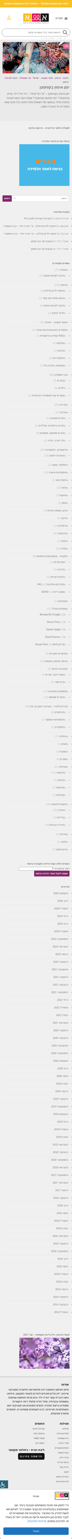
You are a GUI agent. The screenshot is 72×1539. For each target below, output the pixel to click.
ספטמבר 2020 (58, 1053)
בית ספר (59, 682)
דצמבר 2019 (59, 1098)
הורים (63, 412)
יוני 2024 (61, 923)
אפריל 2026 (60, 908)
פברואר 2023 (59, 946)
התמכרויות (58, 358)
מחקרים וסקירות (57, 653)
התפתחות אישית (57, 472)
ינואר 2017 (60, 1190)
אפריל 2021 (60, 1007)
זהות (64, 487)
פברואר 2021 (59, 1022)
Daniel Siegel (53, 629)
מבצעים (62, 601)
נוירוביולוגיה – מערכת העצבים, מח (48, 706)
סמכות (62, 751)
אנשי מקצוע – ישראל (55, 322)
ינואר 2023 (60, 954)
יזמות (63, 541)
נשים (63, 744)
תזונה (63, 841)
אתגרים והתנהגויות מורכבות (51, 329)
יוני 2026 (61, 900)
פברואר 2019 (59, 1144)
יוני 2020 (61, 1068)
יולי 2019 (61, 1121)
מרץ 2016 (61, 1228)
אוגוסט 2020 (59, 1060)
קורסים (60, 795)
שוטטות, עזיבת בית (54, 365)
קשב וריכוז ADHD (52, 591)
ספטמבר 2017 (58, 1175)
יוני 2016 (61, 1205)
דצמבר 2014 (59, 1296)
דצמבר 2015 (59, 1243)
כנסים (61, 780)
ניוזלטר (62, 736)
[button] (61, 18)
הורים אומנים (57, 418)
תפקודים (59, 727)
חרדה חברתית (56, 824)
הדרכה (62, 404)
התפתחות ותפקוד (54, 719)
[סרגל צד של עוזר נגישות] (4, 1484)
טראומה (62, 533)
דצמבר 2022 (59, 961)
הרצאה (60, 772)
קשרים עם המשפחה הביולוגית (48, 395)
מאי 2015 (61, 1266)
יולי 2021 (61, 999)
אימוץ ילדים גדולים (54, 290)
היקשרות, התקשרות (55, 449)
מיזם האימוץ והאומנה (55, 661)
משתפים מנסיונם (57, 691)
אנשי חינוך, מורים (55, 674)
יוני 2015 (61, 1258)
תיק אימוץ (61, 849)
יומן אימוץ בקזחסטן (54, 87)
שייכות (63, 834)
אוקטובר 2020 (59, 1045)
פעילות (62, 766)
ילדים (61, 388)
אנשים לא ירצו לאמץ (41, 241)
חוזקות (62, 495)
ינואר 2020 (60, 1091)
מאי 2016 (61, 1213)
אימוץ (58, 78)
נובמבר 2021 (59, 984)
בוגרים (60, 380)
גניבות (60, 350)
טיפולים (62, 525)
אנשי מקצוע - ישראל (43, 78)
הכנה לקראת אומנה (53, 275)
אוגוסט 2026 (59, 893)
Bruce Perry (53, 622)
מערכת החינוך (58, 668)
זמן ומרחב (58, 562)
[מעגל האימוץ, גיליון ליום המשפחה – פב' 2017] (44, 1367)
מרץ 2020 (61, 1083)
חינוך (63, 518)
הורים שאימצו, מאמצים (52, 433)
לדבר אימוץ (58, 313)
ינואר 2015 (60, 1289)
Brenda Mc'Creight (50, 614)
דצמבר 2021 (59, 977)
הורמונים (59, 712)
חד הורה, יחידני (56, 440)
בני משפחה (25, 78)
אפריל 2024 (60, 931)
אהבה (65, 78)
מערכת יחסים (56, 455)
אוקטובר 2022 (59, 969)
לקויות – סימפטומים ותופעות (51, 556)
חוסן (64, 502)
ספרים (63, 759)
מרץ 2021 (61, 1015)
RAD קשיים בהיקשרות (52, 335)
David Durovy (52, 636)
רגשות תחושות (58, 804)
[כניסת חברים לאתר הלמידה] (44, 185)
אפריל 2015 (60, 1274)
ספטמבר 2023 (58, 939)
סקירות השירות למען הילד (37, 218)
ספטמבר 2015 (58, 1251)
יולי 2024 (61, 916)
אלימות (60, 343)
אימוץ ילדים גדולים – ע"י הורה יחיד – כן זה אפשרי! (29, 226)
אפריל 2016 (60, 1220)
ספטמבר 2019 (58, 1106)
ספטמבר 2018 (58, 1159)
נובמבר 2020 (59, 1038)
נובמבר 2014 (59, 1304)
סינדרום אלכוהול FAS (50, 584)
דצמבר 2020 (59, 1030)
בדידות (60, 817)
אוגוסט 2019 (59, 1114)
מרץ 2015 (61, 1281)
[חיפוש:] (40, 198)
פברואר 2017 (59, 1182)
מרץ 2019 (61, 1137)
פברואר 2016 (59, 1236)
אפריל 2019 (60, 1129)
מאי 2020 (61, 1076)
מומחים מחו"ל (59, 608)
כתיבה (60, 569)
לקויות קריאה (57, 576)
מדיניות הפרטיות (37, 1521)
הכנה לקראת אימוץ (54, 305)
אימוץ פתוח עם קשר (53, 298)
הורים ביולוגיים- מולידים (51, 425)
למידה (63, 548)
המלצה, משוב (59, 464)
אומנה (63, 269)
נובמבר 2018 (59, 1152)
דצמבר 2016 (59, 1197)
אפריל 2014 (60, 1312)
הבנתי (36, 1531)
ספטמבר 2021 (58, 992)
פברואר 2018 (59, 1167)
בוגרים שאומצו (56, 697)
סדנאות (60, 787)
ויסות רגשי (61, 480)
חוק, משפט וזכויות (56, 510)
